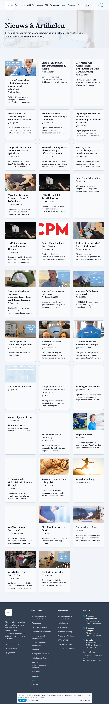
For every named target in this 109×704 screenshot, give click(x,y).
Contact (81, 5)
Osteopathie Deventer (40, 654)
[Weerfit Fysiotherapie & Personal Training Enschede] (10, 5)
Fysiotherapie (62, 623)
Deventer (35, 649)
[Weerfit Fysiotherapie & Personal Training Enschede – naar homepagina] (8, 612)
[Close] (90, 695)
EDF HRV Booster (52, 5)
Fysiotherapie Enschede (41, 632)
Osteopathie (62, 627)
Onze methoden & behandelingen (39, 617)
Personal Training (64, 632)
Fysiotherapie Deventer (41, 658)
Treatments (19, 5)
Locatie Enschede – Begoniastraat (39, 637)
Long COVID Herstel (65, 649)
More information (85, 700)
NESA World (62, 640)
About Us (71, 5)
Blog (63, 5)
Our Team (36, 672)
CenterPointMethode (65, 636)
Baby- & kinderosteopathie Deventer (39, 665)
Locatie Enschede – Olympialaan (39, 644)
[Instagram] (93, 5)
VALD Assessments (35, 5)
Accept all (22, 700)
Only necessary (33, 700)
